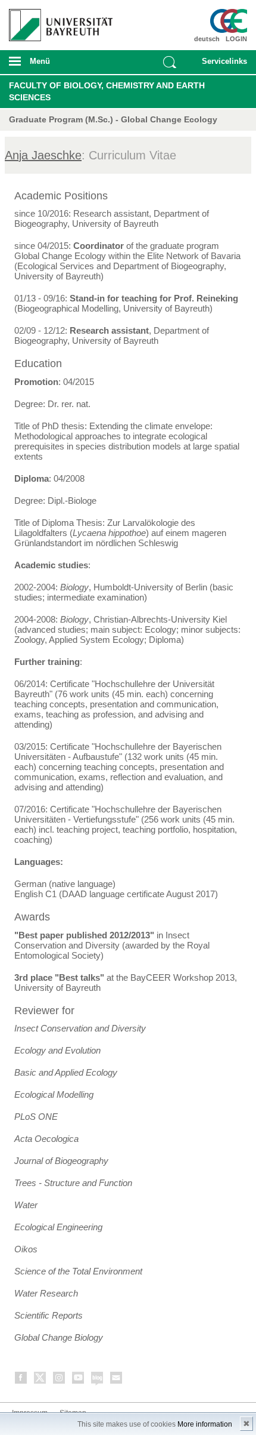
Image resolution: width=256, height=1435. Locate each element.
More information (204, 1424)
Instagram (59, 1380)
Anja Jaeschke (43, 155)
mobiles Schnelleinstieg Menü (221, 65)
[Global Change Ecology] (228, 21)
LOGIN (236, 38)
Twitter (40, 1380)
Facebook (21, 1380)
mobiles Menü (56, 65)
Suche (169, 62)
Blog (97, 1380)
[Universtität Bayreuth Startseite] (57, 20)
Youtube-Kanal (78, 1380)
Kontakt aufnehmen (116, 1380)
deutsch (207, 38)
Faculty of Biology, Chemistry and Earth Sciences (107, 91)
